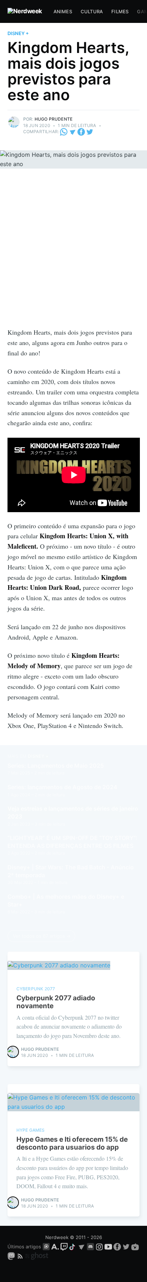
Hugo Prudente (54, 119)
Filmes (119, 11)
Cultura (92, 11)
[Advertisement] (73, 250)
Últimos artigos (24, 1246)
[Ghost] (36, 1256)
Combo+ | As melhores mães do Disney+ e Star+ (65, 900)
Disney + (18, 33)
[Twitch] (64, 1246)
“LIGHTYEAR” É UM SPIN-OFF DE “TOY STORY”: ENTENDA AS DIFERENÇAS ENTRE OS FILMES (72, 841)
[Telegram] (72, 131)
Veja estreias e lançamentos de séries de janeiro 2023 (72, 812)
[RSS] (20, 1256)
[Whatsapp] (64, 131)
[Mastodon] (11, 1256)
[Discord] (90, 1246)
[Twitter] (89, 131)
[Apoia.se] (55, 1246)
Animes (63, 11)
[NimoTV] (135, 1246)
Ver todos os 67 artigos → (42, 936)
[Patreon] (46, 1246)
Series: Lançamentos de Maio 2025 (55, 765)
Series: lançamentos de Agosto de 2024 (62, 787)
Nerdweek (57, 1237)
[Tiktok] (72, 1246)
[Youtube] (108, 1246)
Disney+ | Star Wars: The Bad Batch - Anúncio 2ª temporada (70, 871)
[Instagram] (99, 1246)
